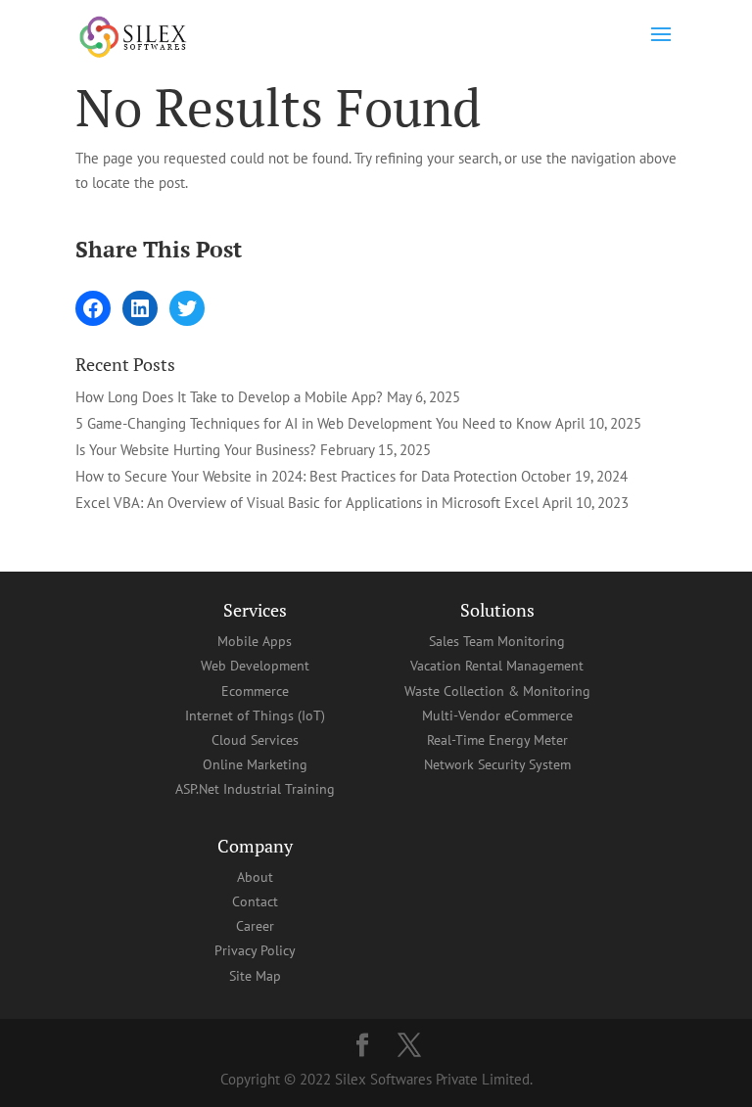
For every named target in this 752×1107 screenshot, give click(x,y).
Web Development (255, 665)
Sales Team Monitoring (497, 641)
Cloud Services (255, 740)
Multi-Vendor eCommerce (497, 715)
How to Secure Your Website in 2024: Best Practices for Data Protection (296, 476)
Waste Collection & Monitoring (497, 691)
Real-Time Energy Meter (497, 740)
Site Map (255, 976)
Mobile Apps (254, 641)
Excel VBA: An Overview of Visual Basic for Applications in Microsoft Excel (307, 502)
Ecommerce (255, 691)
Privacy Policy (255, 950)
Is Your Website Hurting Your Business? (195, 449)
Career (255, 926)
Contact (255, 901)
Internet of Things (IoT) (255, 715)
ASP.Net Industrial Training (255, 789)
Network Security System (497, 764)
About (255, 877)
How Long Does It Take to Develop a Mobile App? (229, 397)
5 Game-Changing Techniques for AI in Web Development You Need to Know (313, 423)
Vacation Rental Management (497, 665)
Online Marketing (255, 764)
